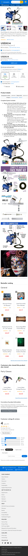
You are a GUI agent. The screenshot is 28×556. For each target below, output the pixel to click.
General (20, 97)
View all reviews (6, 433)
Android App (4, 537)
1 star (3, 444)
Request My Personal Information (9, 528)
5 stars (2, 438)
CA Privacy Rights (5, 526)
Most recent (9, 449)
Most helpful (5, 453)
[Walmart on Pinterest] (11, 543)
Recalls (3, 510)
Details (12, 83)
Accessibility (4, 512)
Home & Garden (14, 97)
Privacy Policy (5, 524)
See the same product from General (19, 360)
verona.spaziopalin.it (15, 50)
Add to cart (14, 63)
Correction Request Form (9, 411)
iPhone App (4, 535)
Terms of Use (4, 522)
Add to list (7, 86)
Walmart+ (4, 499)
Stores (3, 494)
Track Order (10, 469)
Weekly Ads (19, 469)
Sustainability (4, 485)
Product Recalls (5, 514)
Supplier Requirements (7, 487)
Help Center (23, 467)
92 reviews (11, 39)
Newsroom (4, 481)
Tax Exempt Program (6, 516)
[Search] (21, 2)
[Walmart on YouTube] (8, 543)
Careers (3, 479)
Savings (18, 5)
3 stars (2, 441)
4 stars (2, 439)
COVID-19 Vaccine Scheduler (8, 506)
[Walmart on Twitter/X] (5, 543)
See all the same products (21, 398)
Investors (4, 483)
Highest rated (18, 449)
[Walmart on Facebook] (2, 543)
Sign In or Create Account (10, 467)
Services (12, 5)
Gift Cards (4, 501)
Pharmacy (4, 508)
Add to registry (21, 86)
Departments (6, 5)
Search (24, 456)
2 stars (2, 443)
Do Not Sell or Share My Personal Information (12, 530)
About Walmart (5, 477)
